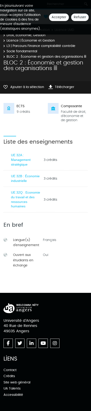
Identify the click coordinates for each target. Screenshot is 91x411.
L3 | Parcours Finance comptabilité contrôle (41, 45)
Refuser (80, 17)
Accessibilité (13, 394)
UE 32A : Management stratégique (21, 159)
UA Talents (12, 388)
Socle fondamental (22, 51)
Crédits (9, 376)
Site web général (17, 382)
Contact (10, 370)
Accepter (59, 17)
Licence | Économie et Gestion (31, 40)
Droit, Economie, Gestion (26, 35)
